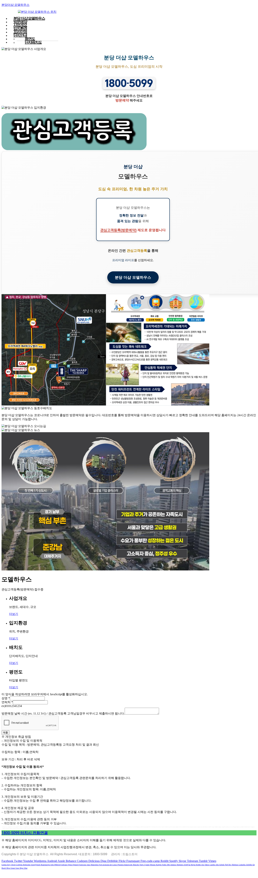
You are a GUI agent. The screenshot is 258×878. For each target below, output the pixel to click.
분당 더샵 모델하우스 (133, 277)
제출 (5, 732)
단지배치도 (33, 42)
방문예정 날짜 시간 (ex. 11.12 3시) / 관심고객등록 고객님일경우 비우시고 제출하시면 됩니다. (63, 713)
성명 (6, 698)
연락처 (7, 702)
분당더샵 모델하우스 (15, 4)
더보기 (13, 614)
